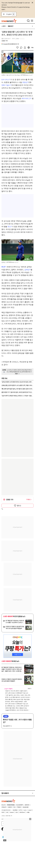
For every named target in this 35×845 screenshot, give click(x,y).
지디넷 (2, 812)
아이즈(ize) (22, 812)
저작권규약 (3, 807)
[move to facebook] (3, 829)
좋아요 (19, 505)
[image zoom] (31, 71)
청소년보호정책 (19, 804)
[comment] (21, 47)
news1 (30, 810)
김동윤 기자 (4, 41)
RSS (14, 807)
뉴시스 (25, 810)
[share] (25, 47)
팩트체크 (19, 807)
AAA (16, 812)
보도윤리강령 (25, 807)
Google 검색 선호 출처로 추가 (10, 44)
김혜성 (26, 270)
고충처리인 (27, 804)
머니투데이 (15, 810)
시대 (7, 812)
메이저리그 (26, 98)
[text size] (32, 47)
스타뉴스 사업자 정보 (5, 815)
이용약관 (10, 807)
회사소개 (3, 804)
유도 (9, 227)
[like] (17, 47)
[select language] (29, 47)
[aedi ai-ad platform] (9, 53)
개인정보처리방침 (10, 804)
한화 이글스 (5, 85)
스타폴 (28, 812)
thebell (12, 812)
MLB (3, 267)
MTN (20, 810)
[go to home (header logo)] (9, 21)
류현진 (24, 82)
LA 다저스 (5, 79)
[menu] (32, 20)
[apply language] (13, 14)
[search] (28, 20)
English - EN (10, 14)
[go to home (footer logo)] (8, 801)
